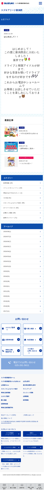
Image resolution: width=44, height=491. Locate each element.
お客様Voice (5, 385)
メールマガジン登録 (9, 447)
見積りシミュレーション (32, 433)
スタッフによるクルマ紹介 (9, 389)
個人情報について (6, 418)
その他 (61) (7, 198)
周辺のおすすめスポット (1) (12, 193)
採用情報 (26, 400)
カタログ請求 (5, 396)
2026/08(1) (7, 231)
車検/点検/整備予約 (7, 407)
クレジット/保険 (28, 392)
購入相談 (4, 400)
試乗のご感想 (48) (9, 213)
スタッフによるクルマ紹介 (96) (14, 203)
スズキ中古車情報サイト (10, 460)
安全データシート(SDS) (8, 415)
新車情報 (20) (8, 183)
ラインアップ (27, 389)
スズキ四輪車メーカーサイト (9, 433)
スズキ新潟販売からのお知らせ (10, 381)
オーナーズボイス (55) (11, 208)
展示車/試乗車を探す (29, 385)
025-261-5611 (22, 365)
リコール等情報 (31, 447)
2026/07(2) (7, 236)
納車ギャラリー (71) (10, 218)
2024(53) (6, 276)
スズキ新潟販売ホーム (8, 377)
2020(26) (6, 296)
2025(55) (6, 271)
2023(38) (6, 281)
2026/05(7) (7, 246)
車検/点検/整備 (5, 392)
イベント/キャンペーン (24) (12, 188)
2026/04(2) (7, 251)
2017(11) (6, 311)
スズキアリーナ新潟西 (11, 10)
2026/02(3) (7, 261)
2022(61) (6, 286)
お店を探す (26, 381)
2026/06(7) (7, 241)
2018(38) (6, 306)
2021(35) (6, 291)
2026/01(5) (7, 266)
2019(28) (6, 301)
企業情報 (26, 396)
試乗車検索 (4, 404)
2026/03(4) (7, 256)
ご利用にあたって (28, 415)
